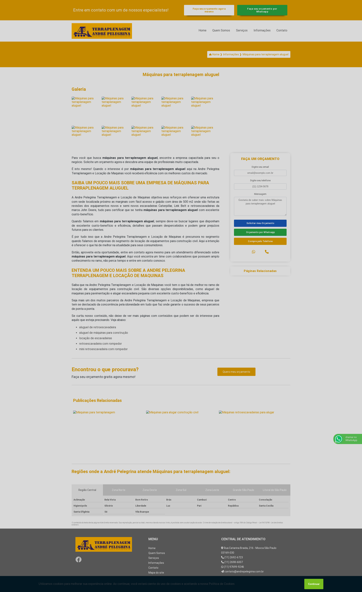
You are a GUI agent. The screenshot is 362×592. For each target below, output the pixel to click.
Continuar (314, 584)
